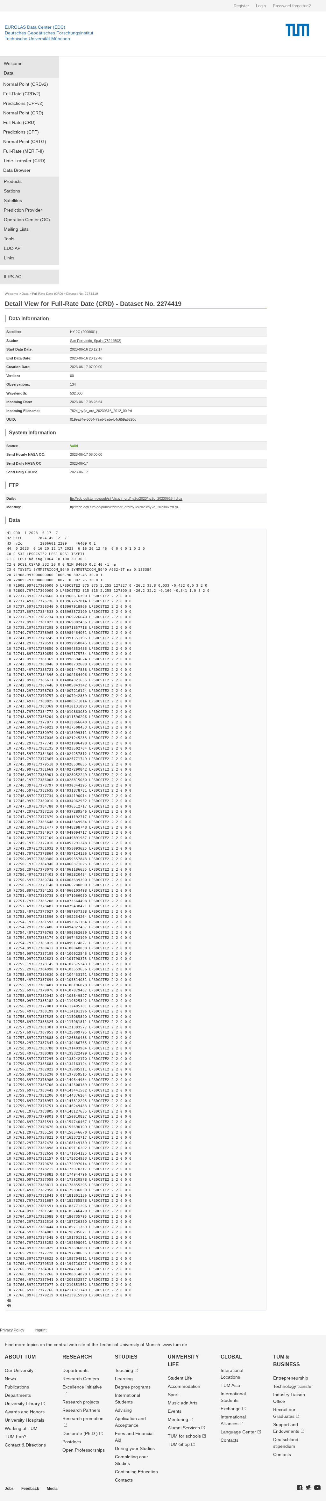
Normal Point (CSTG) (24, 141)
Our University (19, 1370)
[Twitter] (308, 1488)
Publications (17, 1386)
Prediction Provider (23, 210)
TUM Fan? (15, 1436)
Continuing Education (136, 1471)
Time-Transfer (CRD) (24, 160)
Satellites (13, 200)
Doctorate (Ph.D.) (80, 1433)
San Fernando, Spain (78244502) (95, 341)
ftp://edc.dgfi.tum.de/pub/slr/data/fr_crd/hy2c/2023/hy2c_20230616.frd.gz (126, 498)
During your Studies (135, 1448)
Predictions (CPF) (21, 131)
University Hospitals (24, 1420)
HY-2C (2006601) (83, 332)
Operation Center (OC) (27, 219)
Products (13, 181)
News (10, 1378)
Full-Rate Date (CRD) (47, 293)
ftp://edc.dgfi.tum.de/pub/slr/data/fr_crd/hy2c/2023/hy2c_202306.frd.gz (124, 507)
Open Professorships (83, 1450)
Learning (124, 1378)
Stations (12, 190)
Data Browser (17, 170)
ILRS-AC (12, 276)
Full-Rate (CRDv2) (21, 93)
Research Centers (80, 1378)
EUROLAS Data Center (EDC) (35, 27)
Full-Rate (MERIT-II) (23, 151)
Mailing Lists (16, 229)
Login (261, 6)
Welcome (13, 63)
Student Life (180, 1378)
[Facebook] (300, 1488)
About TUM (20, 1357)
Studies (126, 1357)
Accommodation (184, 1386)
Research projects (80, 1401)
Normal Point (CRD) (23, 112)
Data (8, 73)
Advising (123, 1410)
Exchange (231, 1408)
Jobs (9, 1488)
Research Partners (81, 1410)
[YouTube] (317, 1488)
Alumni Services (184, 1427)
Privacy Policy (12, 1330)
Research (77, 1357)
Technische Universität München (37, 38)
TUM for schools (184, 1436)
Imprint (40, 1330)
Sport (173, 1394)
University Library (22, 1403)
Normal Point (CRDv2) (25, 84)
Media (52, 1488)
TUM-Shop (179, 1444)
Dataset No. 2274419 (82, 293)
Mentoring (178, 1419)
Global (231, 1357)
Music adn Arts (182, 1402)
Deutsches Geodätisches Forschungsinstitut (49, 32)
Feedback (30, 1488)
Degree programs (133, 1386)
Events (174, 1411)
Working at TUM (21, 1428)
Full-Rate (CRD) (19, 122)
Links (9, 257)
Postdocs (71, 1441)
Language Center (238, 1431)
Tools (9, 238)
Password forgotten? (292, 6)
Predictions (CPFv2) (23, 103)
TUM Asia (230, 1385)
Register (241, 6)
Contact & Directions (25, 1444)
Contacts (124, 1480)
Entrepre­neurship (290, 1378)
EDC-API (13, 248)
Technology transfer (293, 1386)
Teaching (124, 1370)
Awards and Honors (25, 1411)
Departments (18, 1395)
